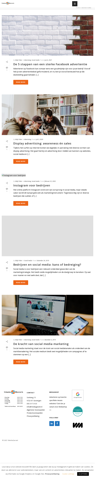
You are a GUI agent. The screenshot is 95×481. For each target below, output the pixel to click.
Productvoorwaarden (35, 413)
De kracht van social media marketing (41, 344)
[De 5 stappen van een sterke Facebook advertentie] (47, 35)
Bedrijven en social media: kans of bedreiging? (47, 264)
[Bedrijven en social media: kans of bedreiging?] (47, 236)
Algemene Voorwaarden (36, 410)
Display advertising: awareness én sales (42, 143)
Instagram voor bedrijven (31, 185)
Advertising (27, 60)
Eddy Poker (18, 60)
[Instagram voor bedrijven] (47, 175)
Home (78, 7)
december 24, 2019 (43, 261)
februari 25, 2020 (50, 181)
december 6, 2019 (50, 340)
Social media (36, 60)
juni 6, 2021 (48, 60)
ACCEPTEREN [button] (83, 474)
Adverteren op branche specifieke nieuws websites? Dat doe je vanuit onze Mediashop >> (58, 403)
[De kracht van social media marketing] (47, 315)
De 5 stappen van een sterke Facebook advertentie (50, 64)
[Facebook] (57, 423)
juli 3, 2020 (39, 139)
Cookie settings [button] (68, 474)
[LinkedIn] (51, 423)
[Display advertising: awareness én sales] (47, 114)
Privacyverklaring (33, 416)
